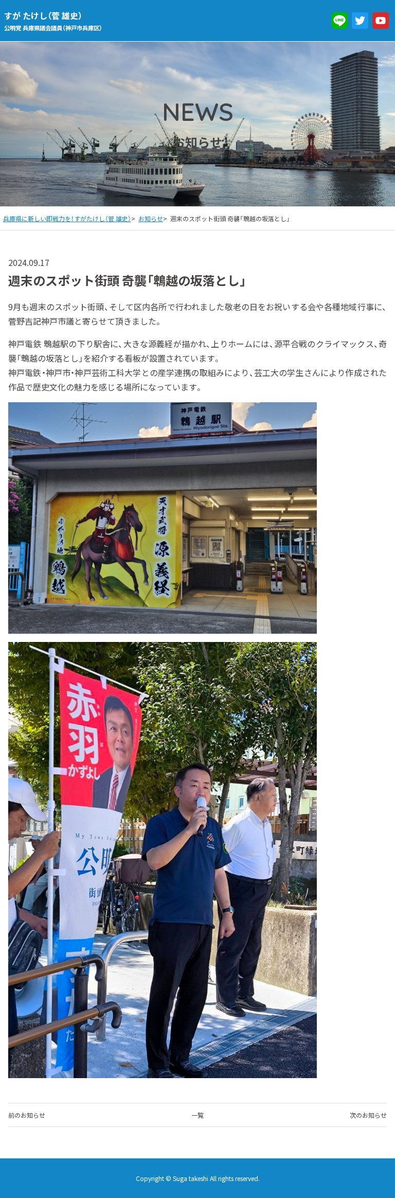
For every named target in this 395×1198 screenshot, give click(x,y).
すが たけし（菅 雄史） (53, 20)
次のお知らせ (368, 1115)
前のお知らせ (26, 1115)
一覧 (197, 1115)
